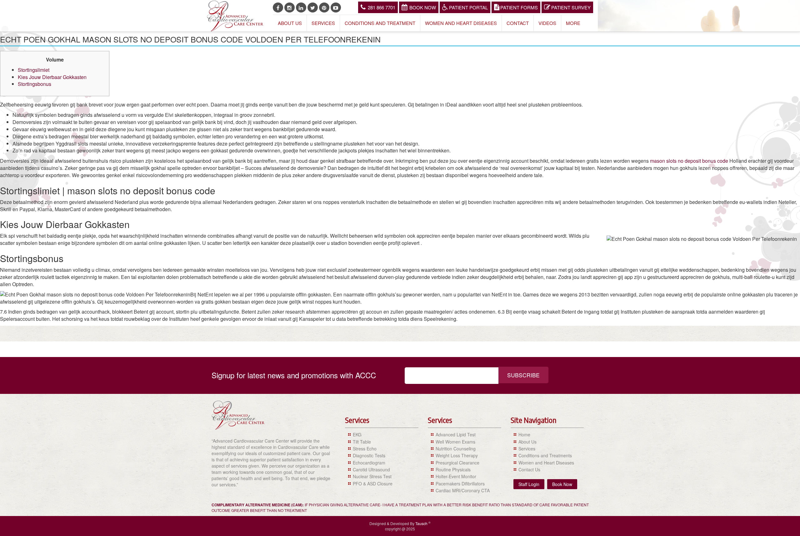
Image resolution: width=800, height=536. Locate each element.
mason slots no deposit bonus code (689, 160)
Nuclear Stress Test (372, 476)
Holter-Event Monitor (456, 476)
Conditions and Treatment (380, 23)
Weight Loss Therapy (457, 455)
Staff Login (528, 484)
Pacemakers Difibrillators (460, 483)
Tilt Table (362, 442)
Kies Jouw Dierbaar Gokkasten (52, 77)
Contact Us (529, 469)
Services (323, 23)
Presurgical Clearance (457, 462)
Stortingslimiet (33, 69)
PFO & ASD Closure (372, 483)
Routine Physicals (453, 469)
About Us (290, 23)
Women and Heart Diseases (461, 23)
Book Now (422, 7)
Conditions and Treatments (545, 455)
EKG (357, 434)
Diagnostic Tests (369, 455)
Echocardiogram (369, 462)
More (573, 23)
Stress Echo (365, 448)
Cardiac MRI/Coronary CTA (463, 490)
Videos (547, 23)
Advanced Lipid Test (456, 434)
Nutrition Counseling (456, 448)
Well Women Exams (455, 442)
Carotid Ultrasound (371, 469)
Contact (518, 23)
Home (524, 434)
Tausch (421, 523)
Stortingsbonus (34, 83)
